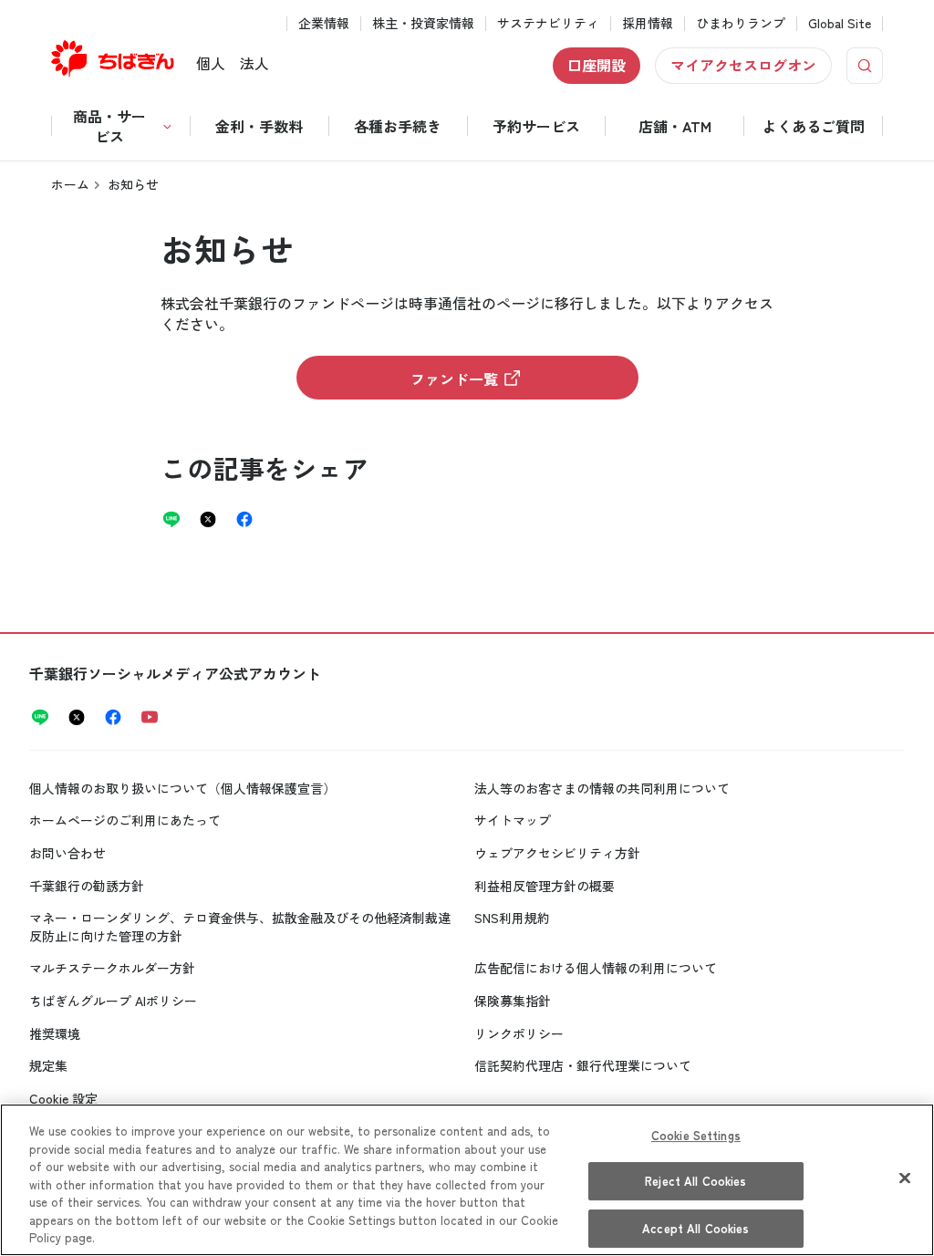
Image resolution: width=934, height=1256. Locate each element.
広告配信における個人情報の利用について (595, 968)
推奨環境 (54, 1033)
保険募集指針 (512, 1000)
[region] (467, 1180)
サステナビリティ (548, 23)
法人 (254, 63)
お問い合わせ (67, 853)
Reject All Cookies (695, 1180)
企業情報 (323, 23)
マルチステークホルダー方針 (112, 968)
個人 (210, 63)
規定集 (48, 1065)
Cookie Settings (696, 1135)
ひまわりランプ (740, 23)
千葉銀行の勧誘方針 (86, 886)
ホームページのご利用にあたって (125, 820)
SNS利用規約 (512, 917)
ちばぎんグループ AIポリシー (113, 1000)
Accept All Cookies (695, 1228)
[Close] (905, 1177)
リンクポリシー (519, 1033)
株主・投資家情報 (423, 23)
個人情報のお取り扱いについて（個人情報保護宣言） (182, 788)
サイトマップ (512, 820)
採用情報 (647, 23)
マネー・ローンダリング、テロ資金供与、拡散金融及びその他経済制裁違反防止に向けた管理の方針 (240, 926)
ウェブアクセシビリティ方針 (557, 853)
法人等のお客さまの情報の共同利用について (602, 788)
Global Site (839, 23)
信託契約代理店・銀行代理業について (582, 1065)
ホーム (70, 184)
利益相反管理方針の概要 (544, 886)
